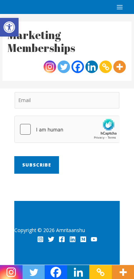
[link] (9, 27)
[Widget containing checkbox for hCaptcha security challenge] (67, 129)
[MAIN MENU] (120, 7)
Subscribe (36, 165)
